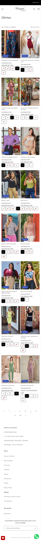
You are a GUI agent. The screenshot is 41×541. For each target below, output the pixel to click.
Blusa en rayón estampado (8, 244)
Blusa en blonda (25, 244)
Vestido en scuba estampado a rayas (9, 108)
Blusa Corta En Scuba (26, 291)
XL (16, 117)
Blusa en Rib (24, 200)
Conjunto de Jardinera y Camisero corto (30, 61)
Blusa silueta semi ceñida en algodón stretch (9, 292)
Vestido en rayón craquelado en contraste (29, 337)
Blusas (6, 474)
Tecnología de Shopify (26, 537)
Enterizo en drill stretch (27, 385)
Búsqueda (7, 513)
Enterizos (7, 465)
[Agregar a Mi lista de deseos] (18, 33)
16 (3, 72)
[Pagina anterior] (4, 411)
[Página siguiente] (26, 415)
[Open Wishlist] (3, 538)
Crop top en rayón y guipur (28, 157)
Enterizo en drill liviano (7, 385)
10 (7, 68)
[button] (2, 9)
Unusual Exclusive (17, 537)
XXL (4, 121)
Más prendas (8, 487)
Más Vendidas (8, 461)
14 (17, 68)
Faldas (6, 483)
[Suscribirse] (35, 528)
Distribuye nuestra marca (12, 496)
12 (12, 68)
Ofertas (6, 492)
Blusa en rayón (5, 200)
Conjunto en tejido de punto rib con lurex (29, 108)
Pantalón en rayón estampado (9, 60)
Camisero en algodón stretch (9, 157)
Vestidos (6, 469)
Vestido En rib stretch (7, 336)
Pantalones (7, 478)
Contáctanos (8, 501)
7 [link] (30, 411)
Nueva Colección (9, 456)
